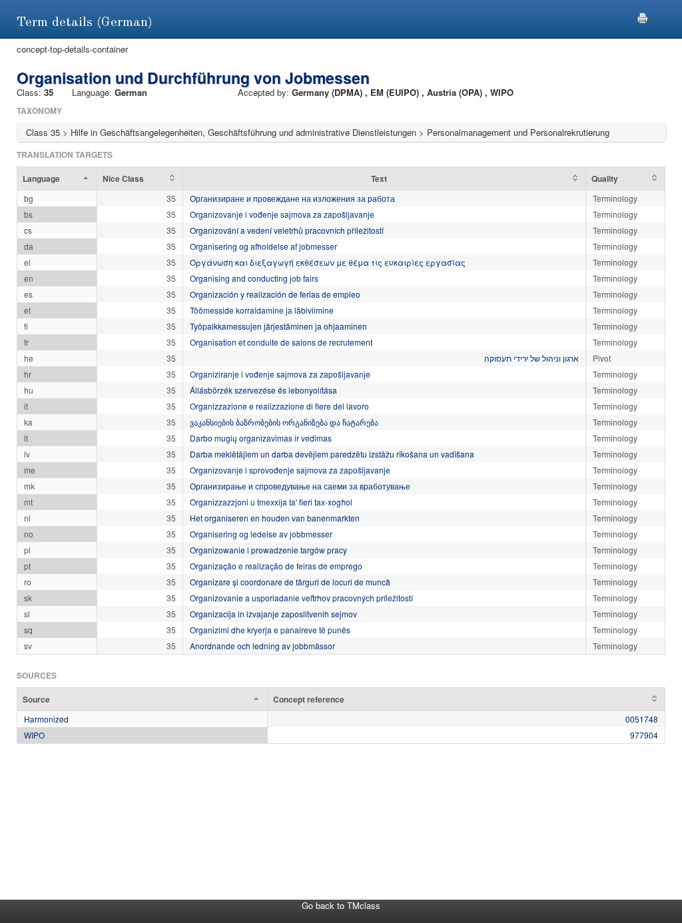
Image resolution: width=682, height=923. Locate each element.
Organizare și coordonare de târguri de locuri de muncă (290, 581)
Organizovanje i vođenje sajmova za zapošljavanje (282, 214)
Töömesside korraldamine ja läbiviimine (262, 310)
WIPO (34, 735)
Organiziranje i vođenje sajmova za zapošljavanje (280, 374)
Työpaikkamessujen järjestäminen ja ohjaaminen (278, 326)
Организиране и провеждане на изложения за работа (292, 198)
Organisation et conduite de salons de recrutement (281, 342)
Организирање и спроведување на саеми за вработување (300, 485)
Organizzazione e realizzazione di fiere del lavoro (279, 406)
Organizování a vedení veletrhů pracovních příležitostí (287, 230)
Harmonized (46, 719)
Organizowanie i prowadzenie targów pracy (268, 549)
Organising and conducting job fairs (254, 278)
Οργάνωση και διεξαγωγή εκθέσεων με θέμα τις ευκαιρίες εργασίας (328, 262)
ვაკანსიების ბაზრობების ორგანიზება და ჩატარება (284, 422)
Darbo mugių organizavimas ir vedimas (261, 438)
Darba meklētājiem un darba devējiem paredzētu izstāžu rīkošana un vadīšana (332, 454)
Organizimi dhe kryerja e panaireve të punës (270, 629)
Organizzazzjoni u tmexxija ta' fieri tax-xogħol (271, 501)
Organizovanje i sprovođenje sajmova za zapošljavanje (290, 469)
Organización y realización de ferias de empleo (275, 294)
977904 (644, 735)
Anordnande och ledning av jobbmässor (262, 645)
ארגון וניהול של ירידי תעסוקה (531, 358)
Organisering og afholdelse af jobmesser (263, 246)
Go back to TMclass (341, 905)
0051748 (641, 719)
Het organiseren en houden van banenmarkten (275, 517)
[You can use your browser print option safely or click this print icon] (642, 16)
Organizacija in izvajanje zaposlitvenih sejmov (273, 613)
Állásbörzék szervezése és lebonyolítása (263, 390)
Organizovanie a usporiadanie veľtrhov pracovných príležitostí (301, 597)
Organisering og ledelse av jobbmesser (261, 533)
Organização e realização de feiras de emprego (276, 565)
